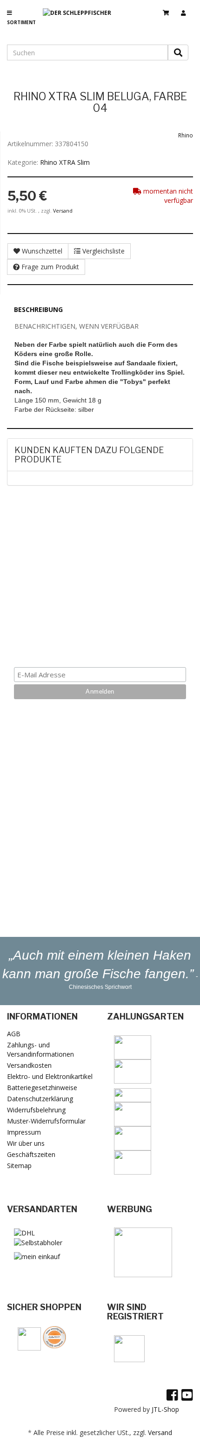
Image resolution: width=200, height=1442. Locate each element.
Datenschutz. (100, 639)
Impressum (24, 1132)
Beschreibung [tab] (38, 309)
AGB (13, 1033)
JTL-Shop (165, 1409)
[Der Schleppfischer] (80, 20)
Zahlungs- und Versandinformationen (40, 1049)
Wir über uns (26, 1143)
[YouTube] (187, 1394)
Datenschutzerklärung (40, 1098)
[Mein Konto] (187, 9)
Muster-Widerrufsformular (46, 1121)
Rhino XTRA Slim (65, 162)
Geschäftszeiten (31, 1154)
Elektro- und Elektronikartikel (50, 1076)
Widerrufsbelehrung (36, 1109)
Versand (63, 211)
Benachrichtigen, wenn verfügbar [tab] (76, 326)
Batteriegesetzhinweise (42, 1087)
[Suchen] (178, 52)
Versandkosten (29, 1065)
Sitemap (19, 1165)
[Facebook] (172, 1394)
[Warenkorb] (169, 9)
